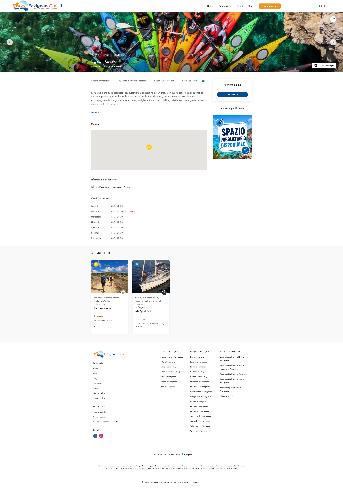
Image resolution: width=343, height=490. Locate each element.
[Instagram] (101, 436)
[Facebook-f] (95, 436)
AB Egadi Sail (143, 311)
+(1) (203, 80)
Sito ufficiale (232, 94)
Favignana (96, 55)
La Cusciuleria (102, 308)
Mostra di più (96, 112)
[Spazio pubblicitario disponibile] (232, 137)
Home (210, 6)
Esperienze (107, 55)
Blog (250, 6)
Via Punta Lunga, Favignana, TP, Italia (113, 186)
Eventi (239, 6)
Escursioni (119, 55)
